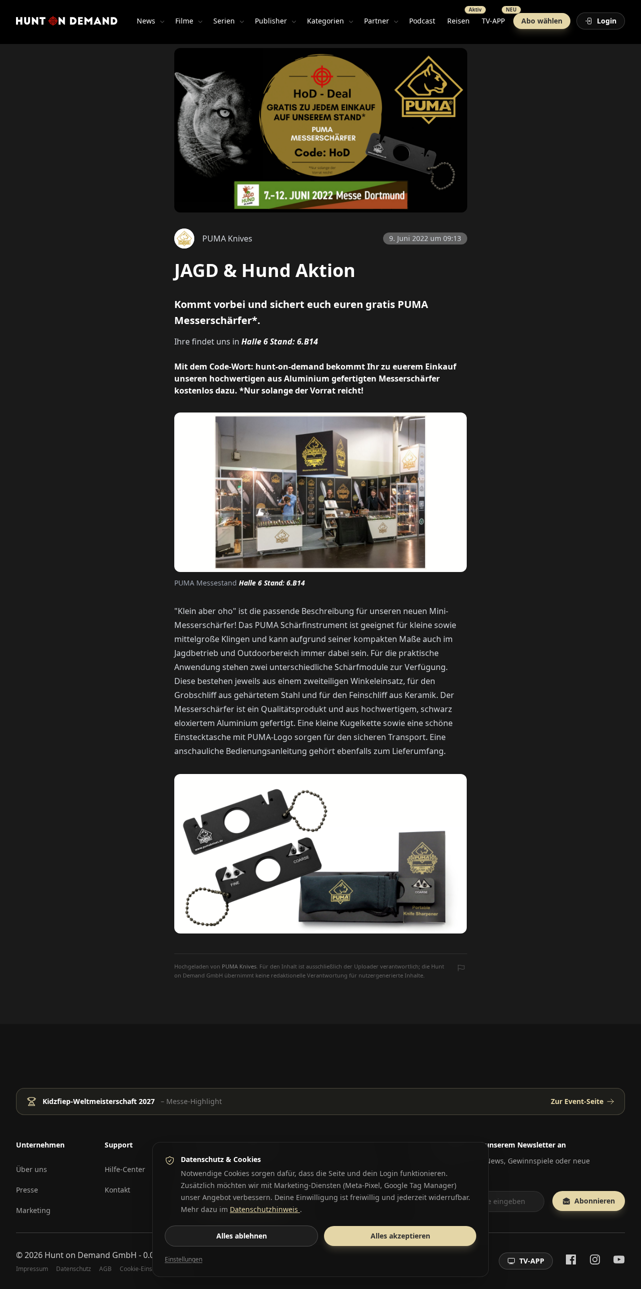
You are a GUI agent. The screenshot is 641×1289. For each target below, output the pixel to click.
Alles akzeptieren (400, 1235)
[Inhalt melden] (461, 969)
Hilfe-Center (125, 1169)
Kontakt (117, 1189)
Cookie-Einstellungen (149, 1269)
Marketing (33, 1210)
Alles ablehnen (241, 1235)
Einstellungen (183, 1260)
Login (606, 21)
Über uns (31, 1169)
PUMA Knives (239, 966)
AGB (105, 1269)
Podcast (422, 21)
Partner (376, 21)
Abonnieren (594, 1201)
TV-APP (496, 19)
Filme (184, 21)
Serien (224, 21)
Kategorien (325, 21)
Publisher (271, 21)
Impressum (32, 1269)
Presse (27, 1189)
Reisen (461, 19)
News (146, 21)
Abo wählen (541, 21)
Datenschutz (73, 1269)
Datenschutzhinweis (265, 1209)
